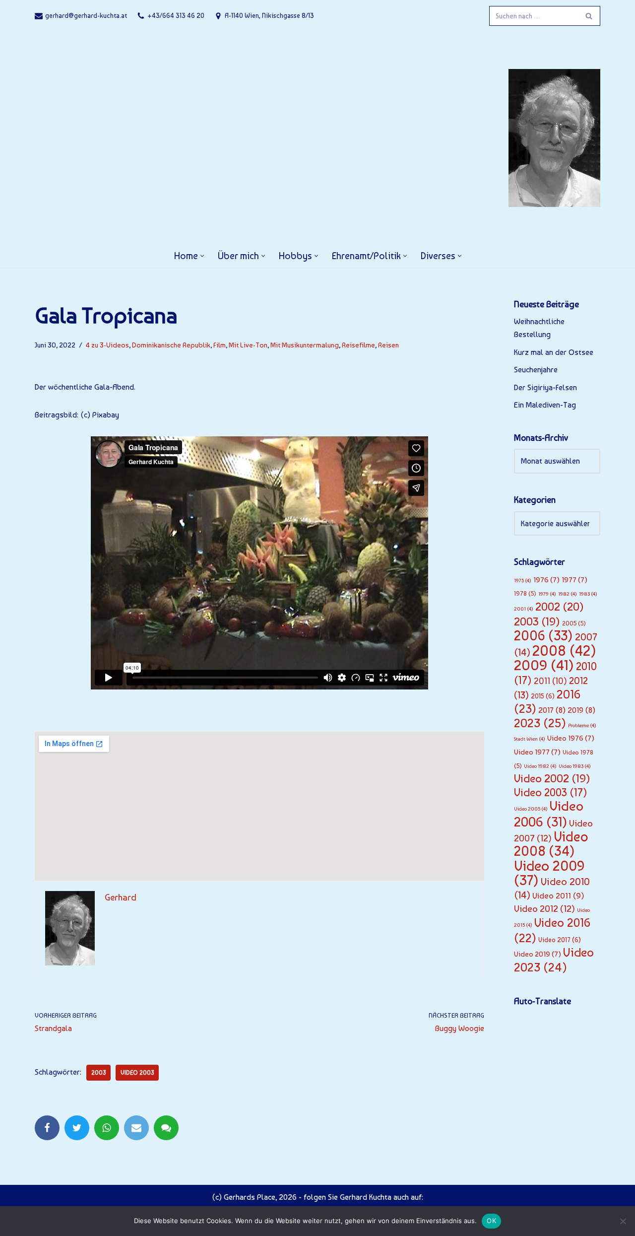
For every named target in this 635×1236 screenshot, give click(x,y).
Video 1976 (570, 738)
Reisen (388, 345)
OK (491, 1221)
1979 (547, 594)
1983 (588, 594)
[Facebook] (47, 1127)
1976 (546, 579)
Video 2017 (559, 940)
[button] (202, 256)
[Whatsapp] (106, 1127)
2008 (564, 650)
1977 (574, 579)
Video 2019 (537, 954)
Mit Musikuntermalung (304, 345)
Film (219, 345)
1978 (525, 593)
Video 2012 (544, 908)
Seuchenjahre (536, 369)
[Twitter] (76, 1127)
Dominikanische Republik (171, 345)
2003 (98, 1072)
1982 (567, 594)
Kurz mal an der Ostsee (553, 352)
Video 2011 (558, 895)
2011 (550, 681)
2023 (540, 723)
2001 (523, 609)
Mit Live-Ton (248, 345)
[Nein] (623, 1221)
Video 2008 (551, 844)
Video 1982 (540, 766)
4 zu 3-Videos (107, 345)
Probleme (582, 725)
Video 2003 (137, 1072)
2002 (559, 607)
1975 (522, 580)
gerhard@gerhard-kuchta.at (86, 15)
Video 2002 (552, 778)
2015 (543, 696)
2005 (574, 623)
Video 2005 (531, 809)
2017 (552, 710)
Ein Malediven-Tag (545, 405)
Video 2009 (549, 873)
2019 (581, 710)
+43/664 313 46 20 (175, 15)
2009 (544, 665)
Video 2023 (554, 959)
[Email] (136, 1127)
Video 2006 (548, 813)
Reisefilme (358, 345)
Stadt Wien (529, 739)
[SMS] (166, 1127)
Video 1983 (575, 766)
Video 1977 (537, 752)
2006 (543, 635)
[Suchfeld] (589, 16)
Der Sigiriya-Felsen (545, 387)
